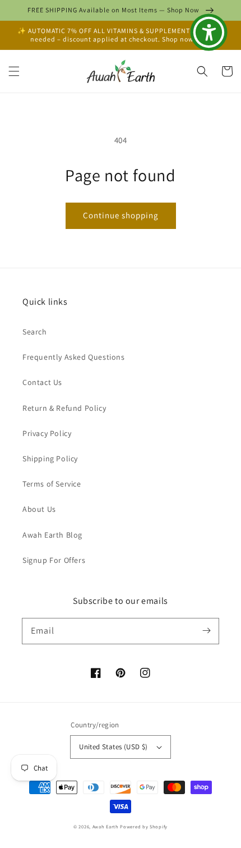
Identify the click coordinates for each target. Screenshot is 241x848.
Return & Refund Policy (64, 408)
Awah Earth (105, 826)
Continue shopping (121, 215)
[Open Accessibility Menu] (209, 32)
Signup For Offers (53, 560)
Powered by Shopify (144, 826)
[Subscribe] (206, 630)
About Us (39, 509)
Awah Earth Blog (52, 535)
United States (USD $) (113, 746)
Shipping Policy (50, 458)
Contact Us (42, 382)
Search (34, 332)
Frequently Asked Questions (73, 357)
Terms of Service (51, 484)
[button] (14, 71)
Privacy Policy (46, 433)
